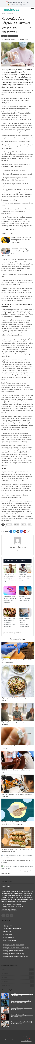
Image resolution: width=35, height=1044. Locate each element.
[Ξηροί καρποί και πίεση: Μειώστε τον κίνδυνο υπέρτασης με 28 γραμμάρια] (10, 612)
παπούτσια (23, 524)
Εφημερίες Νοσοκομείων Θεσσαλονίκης (15, 956)
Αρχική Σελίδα (7, 926)
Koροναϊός (4, 36)
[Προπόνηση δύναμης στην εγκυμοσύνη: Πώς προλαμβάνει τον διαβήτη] (5, 251)
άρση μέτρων (9, 524)
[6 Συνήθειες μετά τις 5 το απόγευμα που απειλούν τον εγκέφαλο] (5, 996)
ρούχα (29, 524)
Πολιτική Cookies (8, 937)
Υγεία (16, 36)
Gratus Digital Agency (26, 1040)
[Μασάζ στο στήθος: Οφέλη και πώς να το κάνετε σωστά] (25, 568)
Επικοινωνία (7, 931)
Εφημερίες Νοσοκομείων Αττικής (13, 951)
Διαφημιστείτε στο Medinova (12, 929)
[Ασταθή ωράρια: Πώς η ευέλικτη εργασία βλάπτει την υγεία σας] (5, 240)
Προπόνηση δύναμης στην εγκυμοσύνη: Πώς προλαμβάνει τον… (20, 251)
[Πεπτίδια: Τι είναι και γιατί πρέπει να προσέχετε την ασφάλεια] (10, 590)
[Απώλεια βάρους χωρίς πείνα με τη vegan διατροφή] (5, 1010)
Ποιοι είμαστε (7, 934)
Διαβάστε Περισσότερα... (9, 910)
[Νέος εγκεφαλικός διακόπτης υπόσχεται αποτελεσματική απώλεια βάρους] (25, 612)
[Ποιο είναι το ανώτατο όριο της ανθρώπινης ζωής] (25, 590)
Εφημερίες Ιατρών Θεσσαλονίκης (13, 954)
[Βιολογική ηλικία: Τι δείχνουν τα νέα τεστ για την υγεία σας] (5, 1017)
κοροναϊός (16, 524)
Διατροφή (4, 977)
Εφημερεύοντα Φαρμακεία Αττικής (13, 945)
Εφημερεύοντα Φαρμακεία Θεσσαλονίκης (16, 948)
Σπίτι (3, 526)
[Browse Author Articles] (18, 540)
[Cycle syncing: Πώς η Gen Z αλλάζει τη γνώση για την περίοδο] (5, 1024)
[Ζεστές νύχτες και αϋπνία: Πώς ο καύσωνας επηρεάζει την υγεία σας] (5, 1003)
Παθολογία (10, 36)
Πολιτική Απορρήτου (9, 940)
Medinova (5, 886)
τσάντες (8, 526)
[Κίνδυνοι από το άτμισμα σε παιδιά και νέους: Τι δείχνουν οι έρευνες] (10, 568)
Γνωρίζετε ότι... (5, 985)
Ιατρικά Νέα (4, 981)
